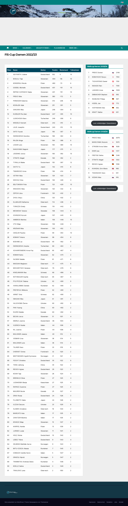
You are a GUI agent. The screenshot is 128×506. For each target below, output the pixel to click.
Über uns (73, 48)
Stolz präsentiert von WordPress (14, 502)
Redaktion (109, 502)
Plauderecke (59, 48)
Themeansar (44, 502)
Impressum (92, 502)
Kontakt (121, 502)
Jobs (115, 502)
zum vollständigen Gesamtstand (104, 123)
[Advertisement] (64, 31)
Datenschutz (101, 502)
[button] (122, 48)
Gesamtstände (42, 48)
